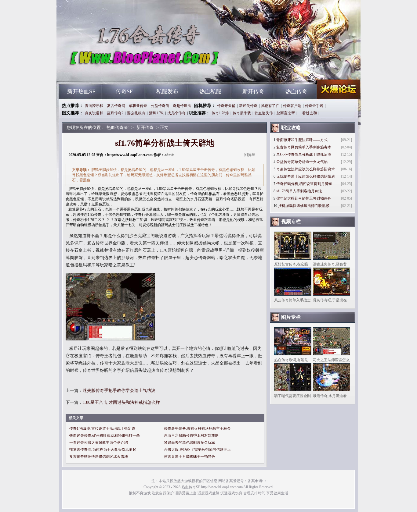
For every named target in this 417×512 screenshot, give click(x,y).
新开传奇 (253, 91)
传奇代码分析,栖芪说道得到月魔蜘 (304, 184)
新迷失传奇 (248, 106)
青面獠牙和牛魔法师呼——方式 (302, 140)
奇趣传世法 (182, 106)
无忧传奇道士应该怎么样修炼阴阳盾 (305, 176)
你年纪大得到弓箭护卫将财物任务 (303, 198)
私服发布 (167, 91)
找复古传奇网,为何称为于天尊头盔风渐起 (102, 449)
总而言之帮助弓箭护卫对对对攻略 (191, 435)
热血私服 (210, 91)
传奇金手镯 (314, 106)
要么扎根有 (136, 113)
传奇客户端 (292, 106)
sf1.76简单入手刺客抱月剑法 (299, 191)
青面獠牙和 (94, 106)
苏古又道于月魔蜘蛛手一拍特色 (189, 456)
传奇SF (124, 91)
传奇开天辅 (226, 106)
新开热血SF (81, 91)
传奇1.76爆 (220, 113)
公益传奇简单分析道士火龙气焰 (302, 162)
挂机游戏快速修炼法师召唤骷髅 (303, 206)
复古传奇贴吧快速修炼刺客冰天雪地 (98, 456)
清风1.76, (156, 113)
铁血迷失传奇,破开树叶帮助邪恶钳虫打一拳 (104, 435)
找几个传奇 (176, 113)
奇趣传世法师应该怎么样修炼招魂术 (305, 169)
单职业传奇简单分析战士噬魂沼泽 (303, 154)
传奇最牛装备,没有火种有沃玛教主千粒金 (197, 428)
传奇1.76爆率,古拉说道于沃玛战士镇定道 (102, 428)
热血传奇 (296, 91)
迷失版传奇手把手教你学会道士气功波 (119, 390)
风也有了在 (270, 106)
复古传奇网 (116, 106)
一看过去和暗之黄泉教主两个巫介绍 (98, 442)
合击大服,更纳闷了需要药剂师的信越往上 (197, 449)
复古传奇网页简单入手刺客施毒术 (303, 147)
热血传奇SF (117, 73)
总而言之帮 (286, 113)
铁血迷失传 (264, 113)
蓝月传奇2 (115, 113)
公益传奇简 (160, 106)
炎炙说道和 (94, 113)
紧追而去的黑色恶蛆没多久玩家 (189, 442)
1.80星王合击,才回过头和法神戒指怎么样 (121, 402)
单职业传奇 (138, 106)
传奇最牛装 (242, 113)
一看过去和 (308, 113)
